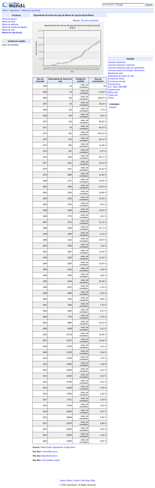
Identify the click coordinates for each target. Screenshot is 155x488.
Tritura (111, 98)
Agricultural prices (49, 456)
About (69, 480)
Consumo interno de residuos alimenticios (126, 70)
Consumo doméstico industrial (121, 65)
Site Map (85, 480)
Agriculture (14, 10)
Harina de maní (8, 21)
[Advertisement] (14, 94)
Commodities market (51, 460)
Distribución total (115, 73)
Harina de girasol (9, 19)
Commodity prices (50, 451)
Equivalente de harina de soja (121, 76)
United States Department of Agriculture (57, 447)
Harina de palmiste (10, 24)
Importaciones (114, 89)
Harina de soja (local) (31, 10)
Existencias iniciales (117, 81)
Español (112, 107)
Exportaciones (114, 84)
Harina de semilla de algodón (14, 27)
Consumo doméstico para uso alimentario (126, 68)
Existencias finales (116, 79)
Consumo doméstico (117, 62)
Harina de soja (8, 30)
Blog (93, 480)
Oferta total (113, 92)
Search (77, 480)
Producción (113, 95)
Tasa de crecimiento (90, 20)
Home (5, 10)
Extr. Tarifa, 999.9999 (117, 87)
